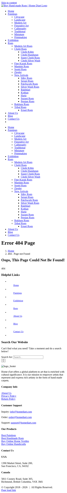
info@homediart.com (21, 411)
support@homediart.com (23, 422)
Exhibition (18, 300)
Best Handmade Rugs (12, 438)
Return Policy (8, 399)
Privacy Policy (8, 396)
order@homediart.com (20, 417)
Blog (15, 324)
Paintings (17, 293)
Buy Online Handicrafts (13, 444)
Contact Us (18, 331)
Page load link (8, 490)
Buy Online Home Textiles (15, 441)
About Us (17, 316)
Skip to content (9, 2)
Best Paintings (8, 435)
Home (16, 285)
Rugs (15, 308)
